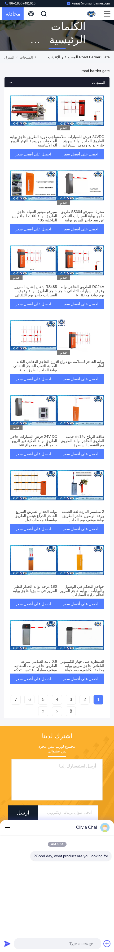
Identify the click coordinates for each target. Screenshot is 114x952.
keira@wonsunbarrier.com (91, 3)
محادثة (13, 14)
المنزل (9, 57)
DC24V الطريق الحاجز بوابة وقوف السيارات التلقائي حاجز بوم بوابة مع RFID (81, 291)
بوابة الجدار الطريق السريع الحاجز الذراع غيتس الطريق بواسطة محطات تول (36, 515)
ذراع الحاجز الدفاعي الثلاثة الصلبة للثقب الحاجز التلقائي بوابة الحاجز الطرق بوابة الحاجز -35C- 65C (35, 367)
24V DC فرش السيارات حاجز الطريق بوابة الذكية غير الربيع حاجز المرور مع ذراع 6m (34, 440)
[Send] (7, 943)
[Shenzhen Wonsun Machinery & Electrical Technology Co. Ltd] (91, 13)
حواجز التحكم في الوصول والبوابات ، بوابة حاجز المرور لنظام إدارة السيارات (82, 590)
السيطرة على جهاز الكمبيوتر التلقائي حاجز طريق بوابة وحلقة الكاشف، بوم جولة (82, 665)
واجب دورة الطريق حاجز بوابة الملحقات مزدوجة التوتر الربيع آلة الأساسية (33, 141)
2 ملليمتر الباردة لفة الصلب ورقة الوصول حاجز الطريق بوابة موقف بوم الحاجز (83, 515)
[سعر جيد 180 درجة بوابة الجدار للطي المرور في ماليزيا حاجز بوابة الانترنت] (33, 560)
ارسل (23, 813)
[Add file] (107, 943)
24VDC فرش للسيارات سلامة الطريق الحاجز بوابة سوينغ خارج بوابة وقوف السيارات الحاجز (80, 143)
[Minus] (7, 827)
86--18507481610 (22, 3)
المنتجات (26, 57)
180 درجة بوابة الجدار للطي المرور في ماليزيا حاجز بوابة (35, 588)
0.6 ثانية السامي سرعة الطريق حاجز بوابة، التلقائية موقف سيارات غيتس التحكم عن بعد (35, 667)
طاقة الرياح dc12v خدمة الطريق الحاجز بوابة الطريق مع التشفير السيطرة (82, 440)
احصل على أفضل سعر (80, 154)
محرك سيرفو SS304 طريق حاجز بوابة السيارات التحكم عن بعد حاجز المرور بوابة (82, 216)
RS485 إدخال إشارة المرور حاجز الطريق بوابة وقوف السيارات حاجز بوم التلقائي (36, 291)
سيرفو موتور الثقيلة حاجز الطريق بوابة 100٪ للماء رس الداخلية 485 (34, 216)
